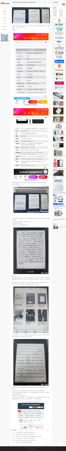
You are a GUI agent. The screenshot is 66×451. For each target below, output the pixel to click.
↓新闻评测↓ (5, 11)
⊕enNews (5, 29)
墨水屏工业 (61, 12)
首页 (5, 8)
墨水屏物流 (55, 13)
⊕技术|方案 (4, 26)
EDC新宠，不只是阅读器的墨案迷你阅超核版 (24, 442)
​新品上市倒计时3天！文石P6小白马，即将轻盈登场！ (25, 438)
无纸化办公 (61, 13)
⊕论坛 (4, 20)
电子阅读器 (14, 4)
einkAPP (4, 14)
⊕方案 (4, 17)
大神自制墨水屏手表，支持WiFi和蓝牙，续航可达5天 (25, 432)
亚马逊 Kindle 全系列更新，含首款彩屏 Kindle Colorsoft (26, 440)
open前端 (38, 449)
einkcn (19, 4)
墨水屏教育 (55, 14)
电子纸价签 (61, 9)
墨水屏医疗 (61, 14)
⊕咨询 (4, 23)
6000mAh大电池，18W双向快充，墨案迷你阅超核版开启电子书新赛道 (28, 436)
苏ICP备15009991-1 (33, 448)
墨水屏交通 (55, 12)
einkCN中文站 (39, 447)
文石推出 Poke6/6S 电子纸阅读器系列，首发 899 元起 (25, 434)
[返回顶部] (63, 448)
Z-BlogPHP (31, 449)
